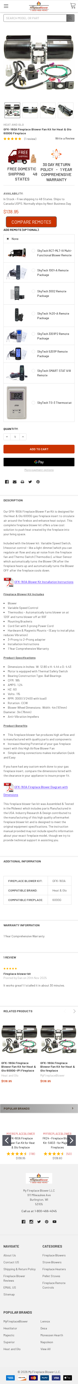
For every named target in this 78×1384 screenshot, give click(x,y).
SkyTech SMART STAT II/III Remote (54, 373)
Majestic (8, 1335)
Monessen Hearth (52, 1335)
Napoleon (47, 1342)
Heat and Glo (12, 1349)
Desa (44, 1328)
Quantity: (10, 429)
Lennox (45, 1321)
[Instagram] (31, 1221)
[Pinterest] (38, 481)
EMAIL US (9, 1287)
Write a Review (65, 138)
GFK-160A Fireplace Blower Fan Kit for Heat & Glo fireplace (57, 1066)
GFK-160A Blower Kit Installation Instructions (43, 582)
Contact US (11, 1262)
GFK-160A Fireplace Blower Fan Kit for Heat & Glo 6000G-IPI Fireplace (18, 1066)
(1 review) (30, 139)
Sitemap (9, 1294)
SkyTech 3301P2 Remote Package (53, 336)
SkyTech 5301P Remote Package (52, 354)
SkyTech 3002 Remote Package (51, 293)
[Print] (22, 481)
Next (74, 1011)
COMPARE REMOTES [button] (31, 222)
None (15, 239)
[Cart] (73, 6)
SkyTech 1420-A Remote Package (53, 316)
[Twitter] (30, 481)
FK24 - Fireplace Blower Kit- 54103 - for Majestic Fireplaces (57, 1143)
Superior (9, 1342)
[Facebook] (6, 481)
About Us (9, 1255)
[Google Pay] (39, 462)
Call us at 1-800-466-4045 (39, 1211)
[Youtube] (54, 1221)
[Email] (14, 481)
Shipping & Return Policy (19, 1269)
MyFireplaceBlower (15, 1321)
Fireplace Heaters (54, 1269)
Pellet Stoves (51, 1276)
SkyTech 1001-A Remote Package (52, 272)
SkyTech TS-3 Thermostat (54, 402)
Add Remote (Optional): (21, 229)
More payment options (39, 470)
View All (45, 1349)
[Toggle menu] (6, 6)
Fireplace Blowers (54, 1255)
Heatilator (10, 1328)
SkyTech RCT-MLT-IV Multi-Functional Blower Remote (54, 253)
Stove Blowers (52, 1262)
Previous (65, 1011)
